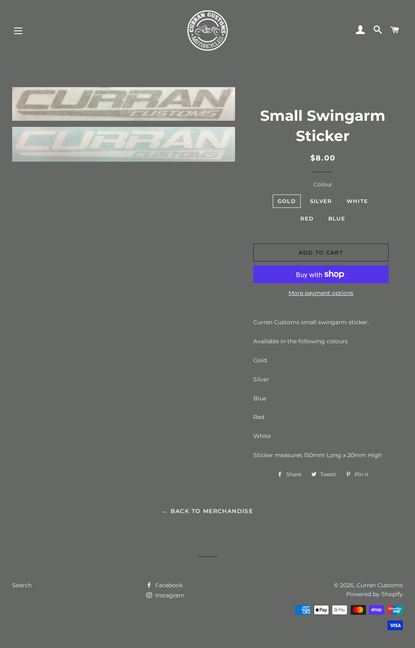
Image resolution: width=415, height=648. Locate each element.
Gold (287, 201)
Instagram (169, 595)
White (357, 201)
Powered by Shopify (374, 594)
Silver (321, 201)
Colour (322, 184)
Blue (336, 218)
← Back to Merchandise (207, 511)
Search (22, 585)
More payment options (321, 293)
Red (307, 218)
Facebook (168, 585)
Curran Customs (380, 585)
